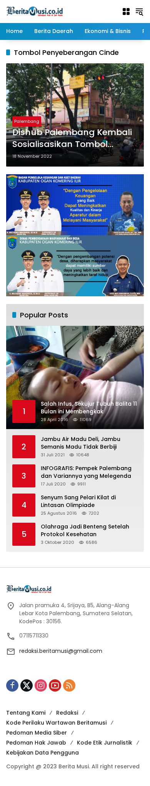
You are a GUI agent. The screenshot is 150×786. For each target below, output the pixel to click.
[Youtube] (55, 685)
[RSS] (69, 685)
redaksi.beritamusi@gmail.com (60, 651)
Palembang (26, 121)
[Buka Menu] (126, 11)
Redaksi (67, 713)
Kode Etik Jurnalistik (104, 742)
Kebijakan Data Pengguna (42, 752)
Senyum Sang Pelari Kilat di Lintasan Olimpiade (78, 501)
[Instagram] (41, 685)
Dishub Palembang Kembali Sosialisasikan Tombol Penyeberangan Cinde (72, 138)
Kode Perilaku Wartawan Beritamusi (56, 723)
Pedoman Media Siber (36, 732)
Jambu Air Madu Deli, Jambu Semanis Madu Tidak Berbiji (80, 443)
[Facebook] (12, 685)
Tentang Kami (25, 713)
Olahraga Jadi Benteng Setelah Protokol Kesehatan (85, 530)
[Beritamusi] (34, 11)
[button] (139, 11)
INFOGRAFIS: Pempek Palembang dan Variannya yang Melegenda (86, 472)
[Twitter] (26, 685)
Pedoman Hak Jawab (36, 742)
